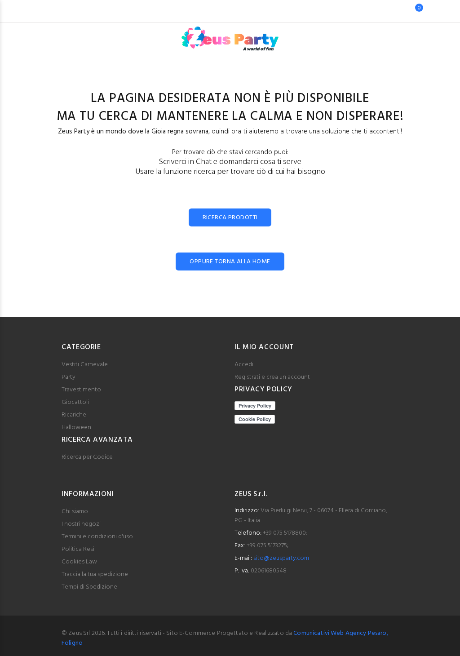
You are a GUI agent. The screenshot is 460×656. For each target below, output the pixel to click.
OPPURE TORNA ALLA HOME (230, 262)
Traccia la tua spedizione (95, 574)
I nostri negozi (81, 524)
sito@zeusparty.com (281, 558)
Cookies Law (79, 562)
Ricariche (74, 415)
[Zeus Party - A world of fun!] (230, 34)
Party (68, 377)
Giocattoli (75, 402)
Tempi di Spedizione (89, 587)
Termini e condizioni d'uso (97, 537)
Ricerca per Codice (87, 457)
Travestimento (81, 390)
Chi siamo (75, 511)
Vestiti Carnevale (85, 364)
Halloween (76, 427)
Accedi (243, 364)
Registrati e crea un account (272, 377)
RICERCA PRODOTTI (230, 218)
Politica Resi (78, 549)
